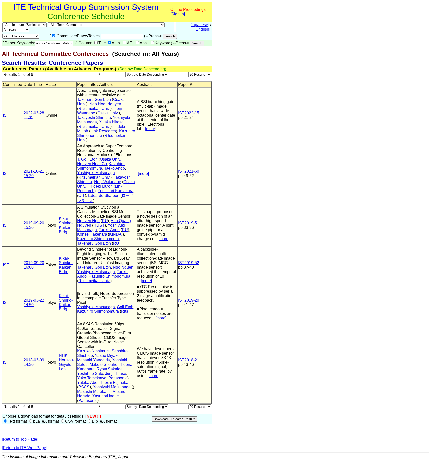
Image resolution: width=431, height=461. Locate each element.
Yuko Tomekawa (91, 378)
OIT (81, 195)
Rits (124, 311)
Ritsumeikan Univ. (94, 108)
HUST (99, 225)
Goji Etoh (125, 307)
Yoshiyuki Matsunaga (96, 173)
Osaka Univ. (108, 113)
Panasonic (117, 378)
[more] (150, 129)
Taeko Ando (114, 168)
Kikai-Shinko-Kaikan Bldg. (66, 225)
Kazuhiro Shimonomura (101, 166)
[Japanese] (199, 25)
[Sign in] (177, 14)
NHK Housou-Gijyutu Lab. (66, 362)
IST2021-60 (188, 171)
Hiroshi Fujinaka (113, 382)
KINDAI (116, 234)
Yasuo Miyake (107, 355)
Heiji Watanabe (107, 182)
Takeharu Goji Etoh (94, 99)
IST (6, 115)
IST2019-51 (188, 223)
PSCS (84, 387)
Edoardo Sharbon (103, 195)
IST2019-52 (188, 263)
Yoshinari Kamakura (115, 191)
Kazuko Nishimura (93, 351)
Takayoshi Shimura (94, 117)
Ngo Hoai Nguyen (105, 104)
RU (105, 221)
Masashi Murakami (93, 391)
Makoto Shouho (103, 364)
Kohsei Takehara (92, 234)
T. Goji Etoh (87, 159)
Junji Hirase (115, 373)
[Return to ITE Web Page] (24, 448)
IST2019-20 (188, 300)
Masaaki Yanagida (93, 360)
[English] (202, 29)
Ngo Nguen (123, 267)
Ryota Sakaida (110, 369)
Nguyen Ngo (88, 221)
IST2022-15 (188, 113)
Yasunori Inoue (105, 396)
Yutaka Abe (87, 382)
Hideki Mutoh (101, 186)
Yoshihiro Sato (90, 373)
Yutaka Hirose (111, 122)
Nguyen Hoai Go (92, 164)
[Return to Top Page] (20, 439)
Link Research (103, 131)
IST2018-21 (188, 360)
